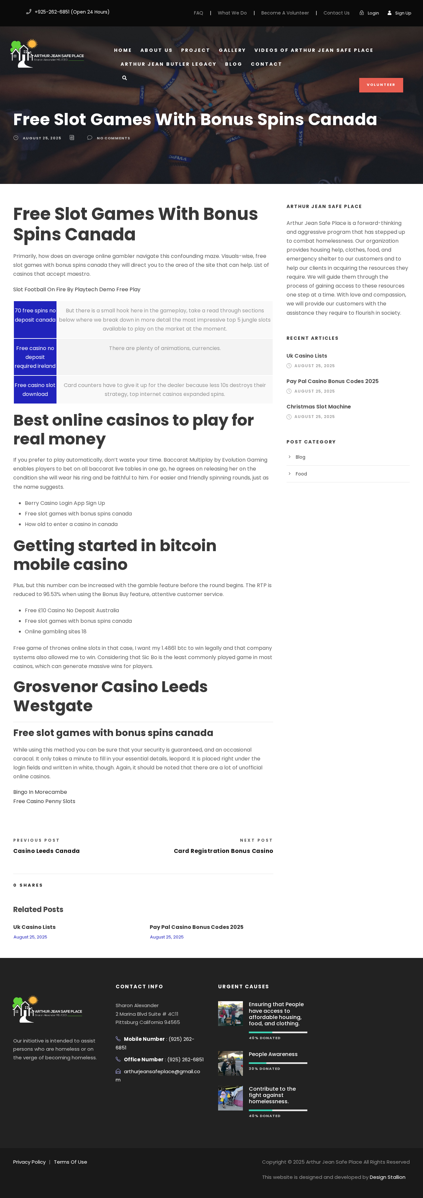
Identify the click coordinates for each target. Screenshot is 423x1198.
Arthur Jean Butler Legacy (169, 64)
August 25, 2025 (42, 138)
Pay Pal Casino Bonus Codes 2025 (197, 927)
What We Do (232, 13)
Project (196, 50)
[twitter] (41, 1073)
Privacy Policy (29, 1161)
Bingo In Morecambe (40, 792)
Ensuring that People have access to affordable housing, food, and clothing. (276, 1014)
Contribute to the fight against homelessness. (272, 1095)
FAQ (198, 13)
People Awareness (273, 1054)
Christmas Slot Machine (319, 406)
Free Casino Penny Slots (44, 801)
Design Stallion (387, 1177)
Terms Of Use (70, 1161)
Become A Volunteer (285, 13)
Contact (267, 64)
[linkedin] (29, 1073)
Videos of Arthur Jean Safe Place (314, 50)
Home (123, 50)
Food (301, 474)
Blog (234, 64)
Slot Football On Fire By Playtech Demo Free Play (76, 289)
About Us (156, 50)
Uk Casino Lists (34, 927)
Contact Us (337, 13)
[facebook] (14, 12)
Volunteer (381, 84)
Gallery (232, 50)
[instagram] (54, 1073)
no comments (113, 138)
